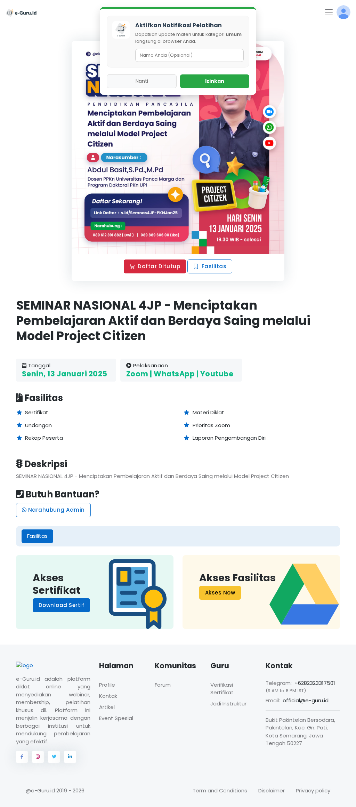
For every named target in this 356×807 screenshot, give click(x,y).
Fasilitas (214, 266)
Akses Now (220, 592)
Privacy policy (313, 790)
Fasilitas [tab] (37, 536)
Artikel (107, 707)
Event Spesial (116, 718)
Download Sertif (61, 605)
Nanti (142, 81)
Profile (107, 684)
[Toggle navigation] (329, 12)
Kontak (108, 696)
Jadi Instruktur (228, 703)
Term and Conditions (220, 790)
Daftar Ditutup (159, 266)
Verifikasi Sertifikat (222, 688)
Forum (163, 684)
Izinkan (214, 81)
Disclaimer (271, 790)
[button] (343, 12)
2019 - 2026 (70, 790)
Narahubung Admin (55, 509)
